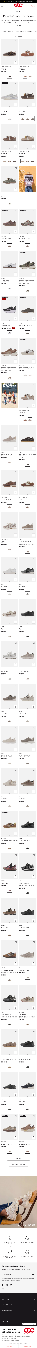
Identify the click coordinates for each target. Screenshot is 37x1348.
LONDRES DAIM (6, 239)
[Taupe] (30, 76)
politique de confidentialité (27, 1278)
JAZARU (3, 1102)
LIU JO (20, 452)
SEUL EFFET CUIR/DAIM (26, 368)
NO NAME (21, 278)
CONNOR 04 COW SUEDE (9, 1059)
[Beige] (23, 118)
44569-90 (4, 883)
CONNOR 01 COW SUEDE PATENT (27, 456)
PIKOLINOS (4, 497)
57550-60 (22, 714)
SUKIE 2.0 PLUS (24, 928)
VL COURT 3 (5, 281)
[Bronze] (27, 246)
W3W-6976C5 (6, 500)
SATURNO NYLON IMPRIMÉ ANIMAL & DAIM (9, 971)
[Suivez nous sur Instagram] (7, 1285)
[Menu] (2, 6)
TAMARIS (21, 236)
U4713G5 (22, 500)
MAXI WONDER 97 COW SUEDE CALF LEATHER (27, 543)
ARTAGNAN (5, 69)
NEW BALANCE (23, 497)
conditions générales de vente (12, 1280)
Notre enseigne (7, 1310)
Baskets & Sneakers (7, 31)
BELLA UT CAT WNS (25, 326)
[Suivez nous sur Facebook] (2, 1285)
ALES (2, 196)
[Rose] (30, 375)
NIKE (2, 669)
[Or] (9, 1151)
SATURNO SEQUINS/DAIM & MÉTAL (27, 1016)
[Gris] (27, 594)
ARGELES (22, 69)
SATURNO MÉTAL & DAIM (9, 841)
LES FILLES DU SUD (6, 66)
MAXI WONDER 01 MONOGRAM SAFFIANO (9, 1016)
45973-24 (4, 928)
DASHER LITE (5, 326)
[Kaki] (9, 203)
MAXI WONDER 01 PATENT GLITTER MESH (26, 884)
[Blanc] (9, 288)
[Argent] (9, 118)
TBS (2, 1099)
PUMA (2, 109)
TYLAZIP (22, 1102)
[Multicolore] (9, 890)
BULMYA (4, 587)
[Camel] (25, 76)
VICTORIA (3, 236)
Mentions (5, 1321)
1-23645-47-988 (24, 239)
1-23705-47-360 (24, 1144)
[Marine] (27, 1109)
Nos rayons (5, 1299)
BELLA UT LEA (5, 111)
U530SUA (4, 542)
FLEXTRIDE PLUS (24, 671)
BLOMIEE (4, 798)
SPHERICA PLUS (6, 455)
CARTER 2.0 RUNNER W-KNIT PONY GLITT (27, 282)
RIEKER (21, 711)
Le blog (5, 1289)
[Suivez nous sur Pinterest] (11, 1285)
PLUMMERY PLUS (25, 756)
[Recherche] (32, 6)
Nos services (6, 1316)
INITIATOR (4, 671)
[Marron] (9, 76)
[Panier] (35, 6)
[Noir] (9, 333)
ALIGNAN (22, 111)
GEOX (2, 452)
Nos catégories (7, 1305)
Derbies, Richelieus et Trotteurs (23, 31)
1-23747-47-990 (6, 1144)
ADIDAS (3, 278)
